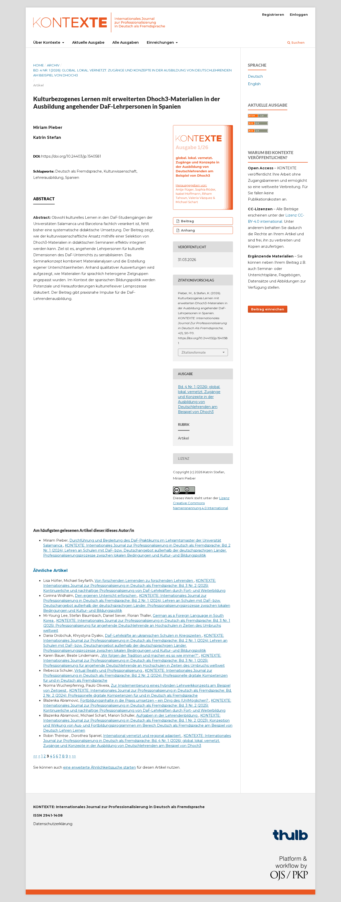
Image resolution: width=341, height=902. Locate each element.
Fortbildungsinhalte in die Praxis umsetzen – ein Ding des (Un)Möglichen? (144, 700)
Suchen (297, 42)
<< (35, 756)
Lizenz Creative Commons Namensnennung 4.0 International (201, 503)
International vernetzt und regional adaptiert (142, 735)
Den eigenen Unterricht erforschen (106, 595)
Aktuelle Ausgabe (88, 42)
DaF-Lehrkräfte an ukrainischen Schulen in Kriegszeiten (153, 635)
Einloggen (299, 14)
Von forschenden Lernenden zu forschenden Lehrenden (144, 580)
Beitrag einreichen (267, 309)
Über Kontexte (47, 42)
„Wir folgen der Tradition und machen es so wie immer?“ (149, 655)
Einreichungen (161, 42)
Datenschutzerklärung (52, 824)
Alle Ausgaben (125, 42)
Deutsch (255, 76)
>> (74, 756)
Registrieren (273, 14)
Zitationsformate (193, 352)
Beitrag (187, 221)
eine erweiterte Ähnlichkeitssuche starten (99, 767)
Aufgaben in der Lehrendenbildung (167, 715)
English (254, 84)
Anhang (187, 230)
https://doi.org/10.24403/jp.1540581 (71, 156)
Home (38, 65)
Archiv (53, 65)
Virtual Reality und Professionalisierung (108, 670)
